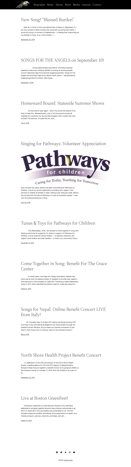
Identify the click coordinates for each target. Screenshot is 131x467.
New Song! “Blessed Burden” (47, 19)
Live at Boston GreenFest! (44, 398)
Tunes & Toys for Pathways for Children (58, 223)
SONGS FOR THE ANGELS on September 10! (62, 60)
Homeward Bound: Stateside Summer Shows (62, 103)
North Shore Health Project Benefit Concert (61, 355)
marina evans (68, 460)
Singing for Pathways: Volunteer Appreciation (63, 143)
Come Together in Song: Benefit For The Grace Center (64, 266)
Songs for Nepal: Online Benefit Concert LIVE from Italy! (63, 311)
